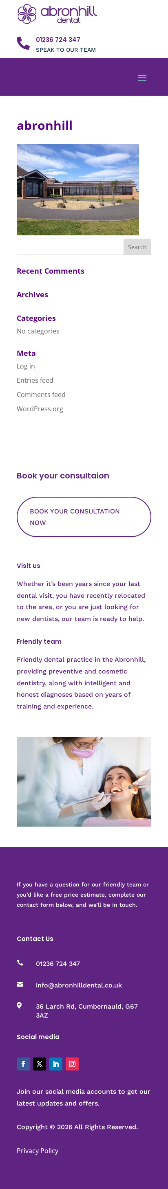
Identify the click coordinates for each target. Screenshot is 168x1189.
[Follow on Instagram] (72, 1064)
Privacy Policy (37, 1150)
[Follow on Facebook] (23, 1064)
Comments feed (41, 394)
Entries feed (35, 380)
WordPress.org (40, 408)
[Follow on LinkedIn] (55, 1064)
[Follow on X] (39, 1064)
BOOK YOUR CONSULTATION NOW (75, 516)
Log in (26, 366)
